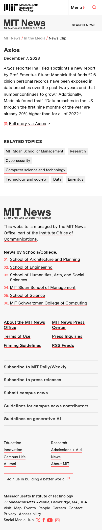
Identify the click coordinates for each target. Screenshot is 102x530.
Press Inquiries (67, 336)
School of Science (27, 295)
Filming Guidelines (22, 345)
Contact (76, 508)
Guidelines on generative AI (32, 418)
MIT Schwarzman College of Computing (48, 303)
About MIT (60, 464)
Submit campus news (26, 392)
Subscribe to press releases (32, 379)
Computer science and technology (35, 170)
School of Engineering (31, 267)
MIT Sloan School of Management (34, 151)
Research (78, 151)
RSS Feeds (63, 345)
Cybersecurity (18, 160)
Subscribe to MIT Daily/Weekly (35, 366)
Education (12, 443)
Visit (8, 508)
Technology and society (26, 179)
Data (57, 179)
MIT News (12, 38)
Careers (59, 508)
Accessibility (30, 514)
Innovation (13, 450)
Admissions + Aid (66, 450)
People (44, 508)
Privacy (10, 514)
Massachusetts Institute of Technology (38, 496)
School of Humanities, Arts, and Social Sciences (47, 277)
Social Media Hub (19, 520)
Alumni (10, 464)
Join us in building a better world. (36, 479)
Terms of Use (17, 336)
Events (30, 508)
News (56, 457)
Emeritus (75, 179)
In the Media (34, 38)
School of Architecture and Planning (45, 259)
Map (18, 508)
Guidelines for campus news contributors (46, 405)
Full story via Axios (27, 123)
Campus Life (15, 457)
